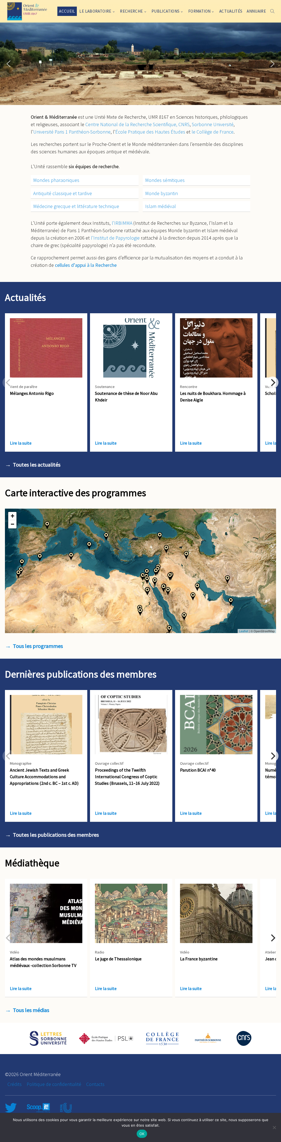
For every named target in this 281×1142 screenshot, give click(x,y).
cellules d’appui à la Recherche (86, 265)
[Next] (272, 382)
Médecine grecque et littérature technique (76, 206)
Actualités (231, 11)
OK (142, 1134)
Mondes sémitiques (165, 180)
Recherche (131, 11)
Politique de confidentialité (54, 1084)
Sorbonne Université (213, 124)
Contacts (95, 1084)
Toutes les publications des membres (56, 834)
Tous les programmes (38, 645)
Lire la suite (21, 443)
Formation (199, 11)
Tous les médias (31, 1010)
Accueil (67, 11)
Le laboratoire (95, 11)
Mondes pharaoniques (56, 180)
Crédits (14, 1084)
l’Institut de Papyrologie (115, 238)
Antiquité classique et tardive (62, 193)
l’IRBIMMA (122, 223)
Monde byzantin (161, 193)
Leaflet (243, 631)
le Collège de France (213, 132)
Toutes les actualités (36, 464)
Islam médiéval (160, 206)
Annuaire (256, 11)
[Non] (274, 1127)
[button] (8, 63)
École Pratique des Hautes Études (150, 132)
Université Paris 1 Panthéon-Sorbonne (72, 132)
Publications (165, 11)
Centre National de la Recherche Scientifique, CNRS (137, 124)
